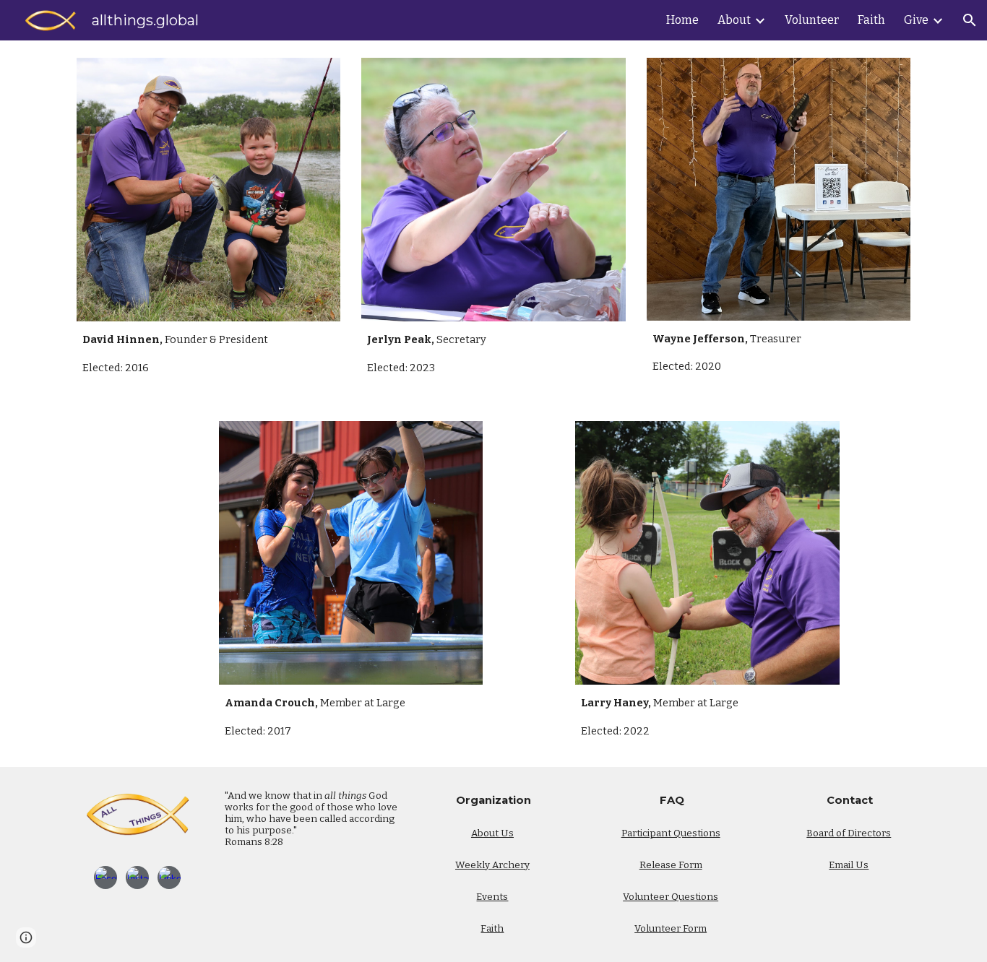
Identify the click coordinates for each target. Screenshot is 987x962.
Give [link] (916, 20)
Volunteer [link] (812, 20)
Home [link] (682, 20)
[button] (969, 20)
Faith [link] (871, 20)
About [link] (734, 20)
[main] (208, 353)
